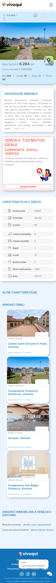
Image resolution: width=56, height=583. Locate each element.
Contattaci (16, 564)
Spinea (42, 530)
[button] (4, 41)
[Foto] (35, 15)
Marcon (34, 530)
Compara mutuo (28, 186)
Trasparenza (13, 568)
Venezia (50, 530)
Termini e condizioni (30, 568)
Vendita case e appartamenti (37, 524)
